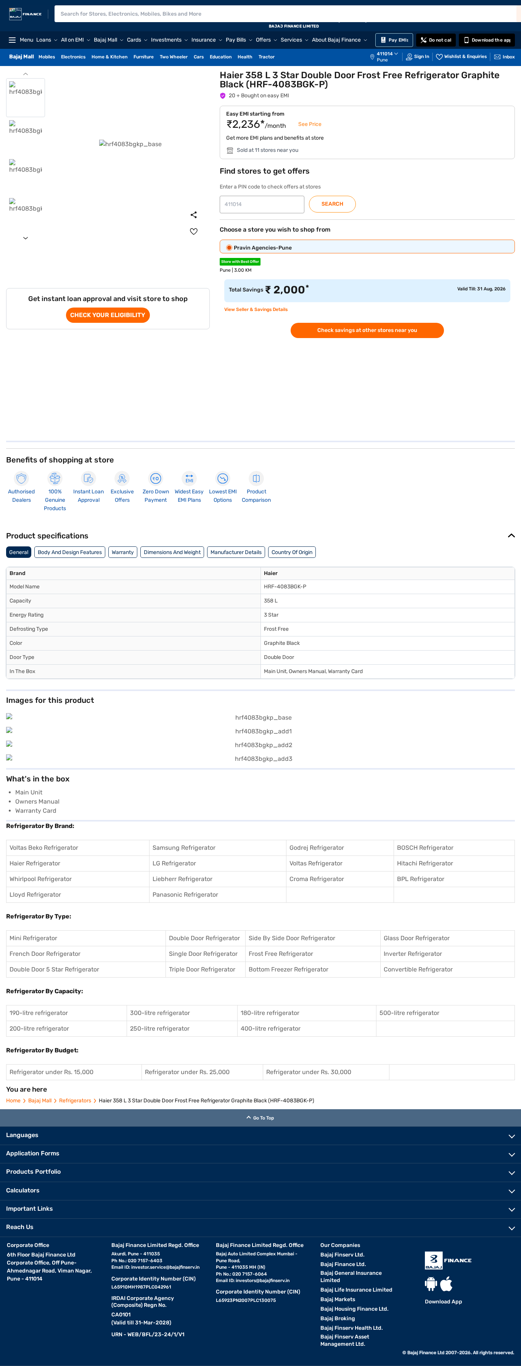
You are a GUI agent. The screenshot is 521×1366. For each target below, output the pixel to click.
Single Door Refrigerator (203, 953)
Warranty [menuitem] (123, 552)
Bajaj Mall (39, 1100)
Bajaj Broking (337, 1318)
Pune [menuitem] (382, 60)
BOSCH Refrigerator (425, 847)
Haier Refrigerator (35, 863)
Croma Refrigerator (316, 879)
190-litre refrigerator (39, 1012)
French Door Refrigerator (45, 953)
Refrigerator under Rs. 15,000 (51, 1072)
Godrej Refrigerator (316, 847)
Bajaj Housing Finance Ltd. (354, 1309)
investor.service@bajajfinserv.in (165, 1267)
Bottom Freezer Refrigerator (288, 969)
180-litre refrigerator (270, 1012)
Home (13, 1100)
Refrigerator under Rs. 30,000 (308, 1072)
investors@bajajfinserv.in (262, 1280)
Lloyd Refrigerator (35, 894)
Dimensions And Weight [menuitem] (172, 552)
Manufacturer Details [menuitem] (236, 552)
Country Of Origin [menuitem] (292, 552)
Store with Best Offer (240, 261)
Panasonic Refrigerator (185, 894)
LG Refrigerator (174, 863)
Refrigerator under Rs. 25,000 (187, 1072)
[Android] (431, 1283)
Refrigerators (75, 1100)
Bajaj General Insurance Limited (351, 1277)
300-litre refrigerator (160, 1012)
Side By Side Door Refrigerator (292, 938)
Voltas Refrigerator (316, 863)
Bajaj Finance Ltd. (343, 1264)
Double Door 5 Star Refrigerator (54, 969)
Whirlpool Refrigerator (41, 879)
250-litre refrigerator (160, 1028)
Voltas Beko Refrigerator (44, 847)
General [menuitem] (18, 552)
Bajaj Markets (337, 1299)
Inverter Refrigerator (413, 953)
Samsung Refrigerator (184, 847)
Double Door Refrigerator (204, 938)
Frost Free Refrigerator (281, 953)
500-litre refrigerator (409, 1012)
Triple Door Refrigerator (202, 969)
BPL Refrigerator (420, 879)
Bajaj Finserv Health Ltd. (351, 1328)
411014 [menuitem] (385, 53)
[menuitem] (388, 57)
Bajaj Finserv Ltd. (342, 1255)
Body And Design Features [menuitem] (70, 552)
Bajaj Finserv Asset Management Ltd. (344, 1340)
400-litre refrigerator (271, 1028)
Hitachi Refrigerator (425, 863)
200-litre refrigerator (39, 1028)
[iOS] (446, 1283)
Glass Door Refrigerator (417, 938)
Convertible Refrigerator (418, 969)
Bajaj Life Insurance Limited (356, 1290)
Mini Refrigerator (33, 938)
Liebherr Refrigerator (182, 879)
